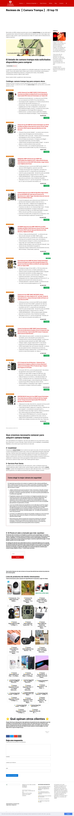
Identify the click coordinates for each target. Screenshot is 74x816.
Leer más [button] (48, 813)
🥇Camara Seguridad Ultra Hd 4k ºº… (34, 711)
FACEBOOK (24, 785)
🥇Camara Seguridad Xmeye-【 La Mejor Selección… (14, 688)
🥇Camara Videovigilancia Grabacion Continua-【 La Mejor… (42, 625)
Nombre (8, 756)
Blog (56, 3)
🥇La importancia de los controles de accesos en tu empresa (44, 792)
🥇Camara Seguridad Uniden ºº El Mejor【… (21, 711)
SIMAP (55, 798)
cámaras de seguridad (24, 578)
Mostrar (15, 66)
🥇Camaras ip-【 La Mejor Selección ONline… (13, 599)
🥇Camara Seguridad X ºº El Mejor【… (42, 686)
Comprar (47, 117)
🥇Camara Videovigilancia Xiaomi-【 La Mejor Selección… (42, 600)
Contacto (61, 3)
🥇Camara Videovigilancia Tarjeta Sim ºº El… (28, 623)
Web (7, 768)
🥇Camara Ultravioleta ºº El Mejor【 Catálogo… (28, 674)
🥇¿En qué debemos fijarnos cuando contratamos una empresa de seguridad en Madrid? (44, 788)
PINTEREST (24, 787)
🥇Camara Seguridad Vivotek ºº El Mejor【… (14, 699)
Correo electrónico (11, 762)
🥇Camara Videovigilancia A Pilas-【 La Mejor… (14, 674)
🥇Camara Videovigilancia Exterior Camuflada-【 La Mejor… (14, 650)
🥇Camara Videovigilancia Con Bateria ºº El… (28, 649)
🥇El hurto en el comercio (43, 798)
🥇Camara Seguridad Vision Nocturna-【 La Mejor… (28, 700)
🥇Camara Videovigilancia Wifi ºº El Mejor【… (14, 623)
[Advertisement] (37, 21)
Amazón (25, 723)
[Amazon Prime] (47, 115)
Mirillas (50, 3)
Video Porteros (43, 3)
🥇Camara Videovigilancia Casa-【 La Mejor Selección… (42, 650)
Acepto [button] (68, 813)
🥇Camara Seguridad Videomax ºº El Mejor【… (42, 700)
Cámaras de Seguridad (31, 3)
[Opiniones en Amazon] (12, 202)
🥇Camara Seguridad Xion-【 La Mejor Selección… (28, 688)
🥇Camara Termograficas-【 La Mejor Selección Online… (42, 675)
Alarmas (21, 3)
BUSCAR (17, 557)
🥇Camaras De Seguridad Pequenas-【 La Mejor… (27, 600)
